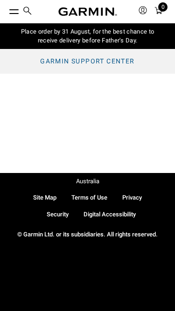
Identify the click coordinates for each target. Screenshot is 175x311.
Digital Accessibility (110, 214)
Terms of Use (89, 197)
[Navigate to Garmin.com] (87, 11)
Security (58, 214)
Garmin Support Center (87, 61)
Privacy (132, 197)
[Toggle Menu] (5, 9)
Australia (87, 181)
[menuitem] (28, 12)
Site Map (44, 197)
